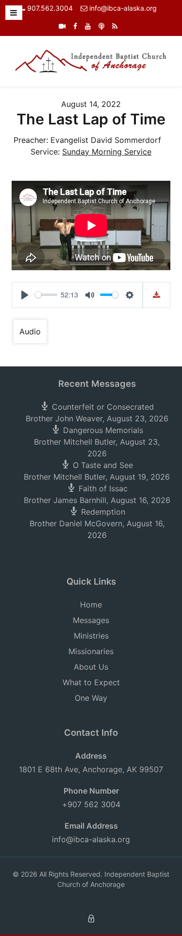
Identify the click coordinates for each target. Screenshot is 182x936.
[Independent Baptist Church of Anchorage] (91, 60)
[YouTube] (88, 26)
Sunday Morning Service (106, 151)
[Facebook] (75, 26)
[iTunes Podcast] (101, 26)
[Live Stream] (62, 26)
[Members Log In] (91, 918)
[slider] (46, 294)
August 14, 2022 (91, 104)
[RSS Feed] (114, 26)
